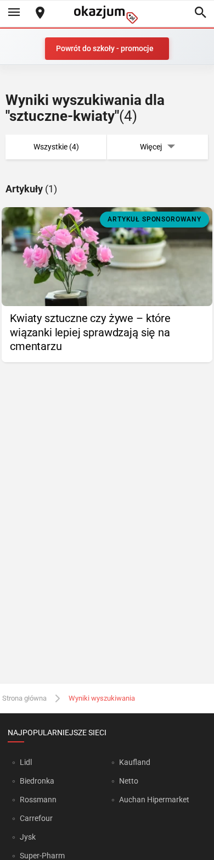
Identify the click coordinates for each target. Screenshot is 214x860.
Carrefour (36, 818)
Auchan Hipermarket (154, 799)
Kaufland (134, 762)
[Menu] (13, 13)
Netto (128, 780)
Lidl (26, 762)
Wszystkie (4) (56, 146)
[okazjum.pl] (107, 14)
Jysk (28, 837)
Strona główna (24, 698)
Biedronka (37, 780)
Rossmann (38, 799)
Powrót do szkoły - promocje (105, 48)
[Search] (200, 13)
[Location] (40, 13)
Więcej (151, 146)
